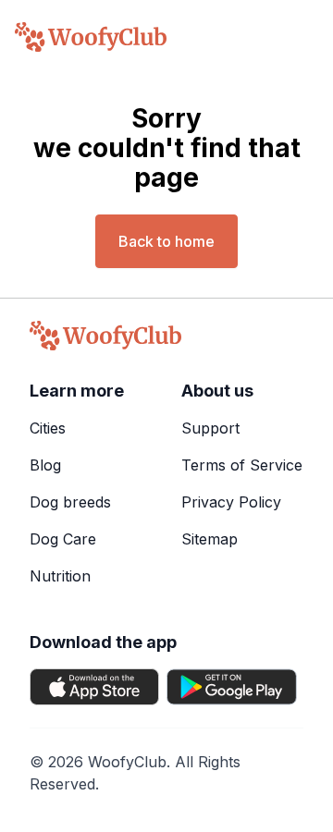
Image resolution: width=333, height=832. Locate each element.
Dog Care (63, 539)
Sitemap (209, 539)
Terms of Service (241, 465)
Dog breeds (70, 502)
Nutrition (60, 576)
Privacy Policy (231, 502)
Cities (48, 428)
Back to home (166, 241)
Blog (45, 465)
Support (210, 428)
